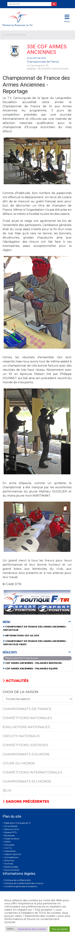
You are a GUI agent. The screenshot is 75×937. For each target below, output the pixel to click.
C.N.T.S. (8, 848)
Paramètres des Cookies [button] (32, 929)
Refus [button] (10, 928)
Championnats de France (43, 61)
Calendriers (10, 851)
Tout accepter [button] (60, 929)
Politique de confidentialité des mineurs (23, 883)
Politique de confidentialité (17, 880)
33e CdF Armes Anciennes (47, 49)
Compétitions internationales (32, 772)
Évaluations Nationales (26, 727)
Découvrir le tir (11, 829)
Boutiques (9, 835)
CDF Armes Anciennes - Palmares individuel (33, 663)
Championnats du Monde (27, 781)
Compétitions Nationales (27, 718)
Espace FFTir (10, 832)
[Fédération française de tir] (25, 18)
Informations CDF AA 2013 (22, 635)
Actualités (17, 681)
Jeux (7, 790)
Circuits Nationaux (21, 736)
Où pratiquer (11, 826)
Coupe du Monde (19, 763)
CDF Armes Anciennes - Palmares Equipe (31, 668)
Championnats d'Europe (26, 754)
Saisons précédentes (27, 801)
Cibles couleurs (11, 838)
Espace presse (11, 866)
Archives (8, 863)
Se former (9, 860)
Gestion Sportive (12, 854)
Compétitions (11, 857)
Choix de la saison (20, 692)
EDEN (7, 841)
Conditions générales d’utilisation (20, 886)
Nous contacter (12, 870)
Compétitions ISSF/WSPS (25, 745)
